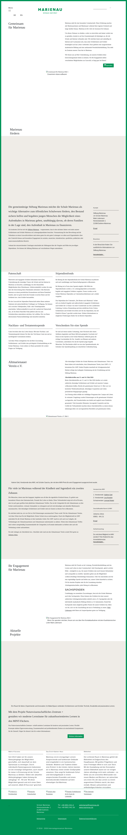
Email (95, 228)
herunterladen (98, 254)
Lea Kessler (108, 497)
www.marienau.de (86, 807)
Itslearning (41, 819)
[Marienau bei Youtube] (56, 823)
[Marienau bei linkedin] (98, 823)
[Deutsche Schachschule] (35, 792)
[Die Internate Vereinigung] (92, 792)
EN (21, 15)
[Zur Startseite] (50, 10)
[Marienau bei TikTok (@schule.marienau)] (84, 823)
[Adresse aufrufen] (27, 27)
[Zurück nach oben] (118, 76)
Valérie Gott (108, 495)
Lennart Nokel (109, 500)
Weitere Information (76, 736)
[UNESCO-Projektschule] (16, 792)
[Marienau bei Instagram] (70, 823)
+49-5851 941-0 (67, 805)
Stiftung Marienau (33, 229)
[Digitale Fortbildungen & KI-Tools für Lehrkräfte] (73, 794)
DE (15, 15)
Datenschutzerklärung (88, 819)
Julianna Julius (13, 535)
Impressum (62, 819)
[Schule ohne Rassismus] (54, 792)
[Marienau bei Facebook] (42, 823)
